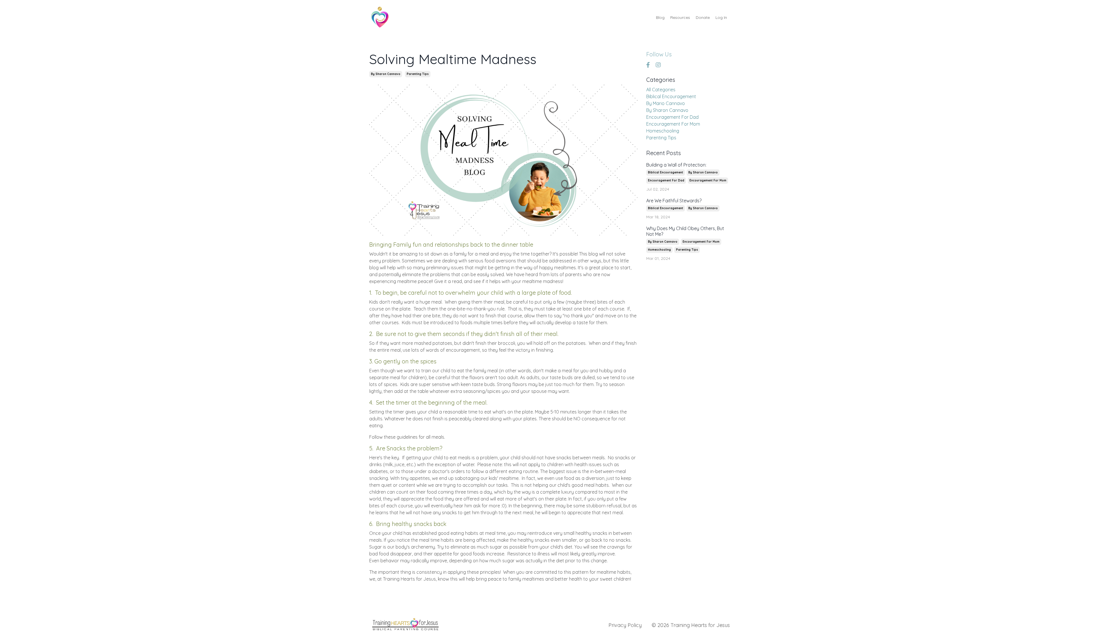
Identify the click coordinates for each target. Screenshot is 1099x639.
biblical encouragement (671, 96)
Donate (703, 17)
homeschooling (662, 131)
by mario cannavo (665, 103)
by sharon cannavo (385, 74)
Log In (721, 17)
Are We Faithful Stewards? (673, 200)
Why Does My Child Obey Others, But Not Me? (685, 231)
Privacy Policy (625, 625)
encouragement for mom (673, 124)
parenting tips (418, 74)
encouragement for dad (672, 117)
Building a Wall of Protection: (676, 165)
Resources (680, 17)
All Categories (660, 89)
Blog (660, 17)
